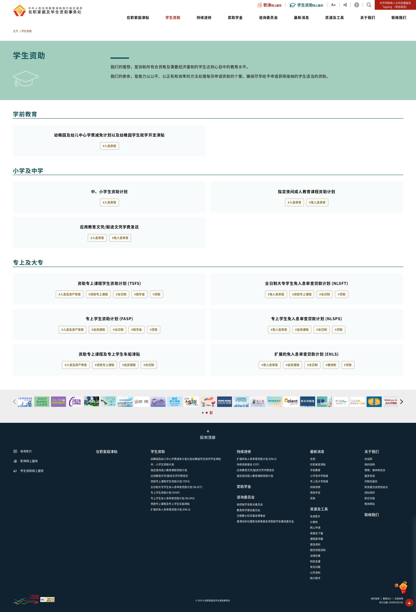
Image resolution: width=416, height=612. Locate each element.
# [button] (14, 401)
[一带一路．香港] (291, 401)
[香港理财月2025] (91, 401)
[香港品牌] (26, 599)
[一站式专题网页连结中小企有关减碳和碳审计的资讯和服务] (41, 401)
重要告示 (387, 598)
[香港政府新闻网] (340, 401)
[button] (203, 413)
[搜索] (369, 5)
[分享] (346, 5)
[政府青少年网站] (390, 401)
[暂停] (211, 412)
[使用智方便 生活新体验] (208, 401)
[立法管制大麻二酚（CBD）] (158, 401)
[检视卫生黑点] (124, 401)
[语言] (356, 4)
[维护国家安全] (224, 401)
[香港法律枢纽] (174, 401)
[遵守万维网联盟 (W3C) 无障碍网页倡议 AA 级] (47, 599)
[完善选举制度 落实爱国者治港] (191, 401)
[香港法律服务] (274, 401)
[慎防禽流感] (374, 401)
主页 (15, 31)
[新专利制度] (257, 401)
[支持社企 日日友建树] (58, 401)
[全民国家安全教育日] (108, 401)
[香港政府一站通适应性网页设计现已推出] (307, 401)
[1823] (324, 401)
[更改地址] (357, 401)
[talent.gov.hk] (241, 401)
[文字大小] (335, 5)
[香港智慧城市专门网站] (75, 401)
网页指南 (375, 598)
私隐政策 (399, 598)
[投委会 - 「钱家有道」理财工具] (141, 401)
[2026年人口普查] (25, 401)
